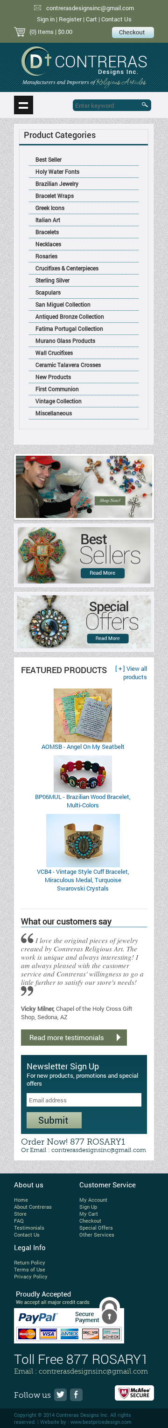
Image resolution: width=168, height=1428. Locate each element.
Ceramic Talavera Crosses (68, 364)
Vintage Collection (58, 401)
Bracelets (47, 232)
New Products (53, 376)
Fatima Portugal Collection (69, 328)
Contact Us (116, 19)
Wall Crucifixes (54, 352)
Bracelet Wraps (54, 195)
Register (70, 19)
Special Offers (96, 1227)
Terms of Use (29, 1269)
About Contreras (33, 1206)
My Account (93, 1199)
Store (20, 1213)
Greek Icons (49, 207)
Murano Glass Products (65, 340)
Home (21, 1199)
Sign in (46, 19)
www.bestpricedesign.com (101, 1421)
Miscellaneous (53, 413)
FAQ (19, 1220)
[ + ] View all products (131, 672)
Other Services (96, 1234)
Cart (91, 19)
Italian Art (47, 219)
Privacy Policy (31, 1276)
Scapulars (48, 292)
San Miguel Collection (63, 304)
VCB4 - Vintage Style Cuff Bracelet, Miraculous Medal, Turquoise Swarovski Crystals (83, 879)
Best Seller (48, 159)
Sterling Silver (52, 280)
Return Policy (29, 1262)
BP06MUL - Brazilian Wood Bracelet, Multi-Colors (83, 801)
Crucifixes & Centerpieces (66, 268)
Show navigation (23, 105)
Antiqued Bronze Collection (69, 316)
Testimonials (29, 1227)
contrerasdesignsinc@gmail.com (90, 8)
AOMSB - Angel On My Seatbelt (83, 746)
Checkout (90, 1220)
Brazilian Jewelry (56, 183)
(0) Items (41, 31)
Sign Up (88, 1206)
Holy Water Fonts (57, 171)
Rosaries (46, 256)
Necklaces (48, 244)
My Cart (88, 1213)
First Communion (57, 389)
